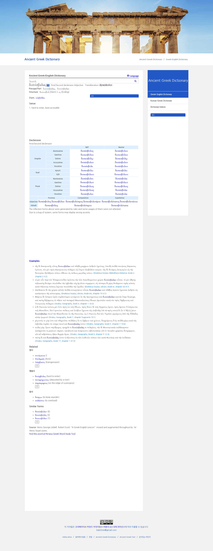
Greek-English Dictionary (177, 59)
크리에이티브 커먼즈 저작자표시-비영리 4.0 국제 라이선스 (100, 527)
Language (134, 76)
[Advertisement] (168, 160)
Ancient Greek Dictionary (42, 59)
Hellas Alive (67, 537)
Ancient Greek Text (127, 537)
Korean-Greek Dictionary (161, 101)
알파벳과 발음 (80, 537)
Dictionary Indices (158, 107)
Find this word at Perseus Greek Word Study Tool (52, 434)
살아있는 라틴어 (145, 537)
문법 (90, 537)
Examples (34, 261)
